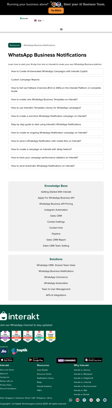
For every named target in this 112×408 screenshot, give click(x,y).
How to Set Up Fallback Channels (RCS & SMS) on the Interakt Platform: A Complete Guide (56, 89)
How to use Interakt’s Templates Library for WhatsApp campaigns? (46, 108)
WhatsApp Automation (56, 283)
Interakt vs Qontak (81, 394)
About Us (4, 373)
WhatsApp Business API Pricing (56, 204)
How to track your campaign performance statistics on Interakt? (44, 157)
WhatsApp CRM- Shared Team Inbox (56, 265)
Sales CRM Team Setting (56, 245)
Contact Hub (56, 228)
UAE (33, 398)
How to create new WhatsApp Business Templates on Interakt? (44, 99)
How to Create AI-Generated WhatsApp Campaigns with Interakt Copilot (49, 71)
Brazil (27, 398)
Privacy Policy (5, 385)
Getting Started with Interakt (56, 192)
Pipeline (56, 233)
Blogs (39, 382)
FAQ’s (39, 390)
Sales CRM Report (56, 239)
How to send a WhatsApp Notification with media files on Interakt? (46, 141)
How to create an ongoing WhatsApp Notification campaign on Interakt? (49, 132)
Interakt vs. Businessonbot (85, 386)
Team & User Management (56, 289)
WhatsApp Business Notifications (56, 271)
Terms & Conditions (8, 388)
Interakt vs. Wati (80, 390)
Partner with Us (6, 381)
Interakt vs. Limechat (82, 382)
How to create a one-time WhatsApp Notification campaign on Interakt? (49, 116)
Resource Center (44, 374)
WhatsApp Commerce (56, 277)
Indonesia (20, 398)
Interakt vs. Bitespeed (83, 374)
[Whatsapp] (70, 400)
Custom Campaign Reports (25, 79)
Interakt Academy (44, 386)
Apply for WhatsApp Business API (56, 198)
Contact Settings (56, 222)
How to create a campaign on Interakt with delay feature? (41, 149)
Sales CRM (56, 216)
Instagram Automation (56, 210)
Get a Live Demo (7, 369)
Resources (15, 45)
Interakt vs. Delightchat (83, 378)
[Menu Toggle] (61, 29)
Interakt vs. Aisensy (82, 370)
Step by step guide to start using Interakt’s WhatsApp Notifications (46, 124)
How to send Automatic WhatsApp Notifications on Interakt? (43, 166)
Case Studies (42, 370)
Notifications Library (45, 378)
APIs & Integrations (56, 295)
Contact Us (4, 377)
